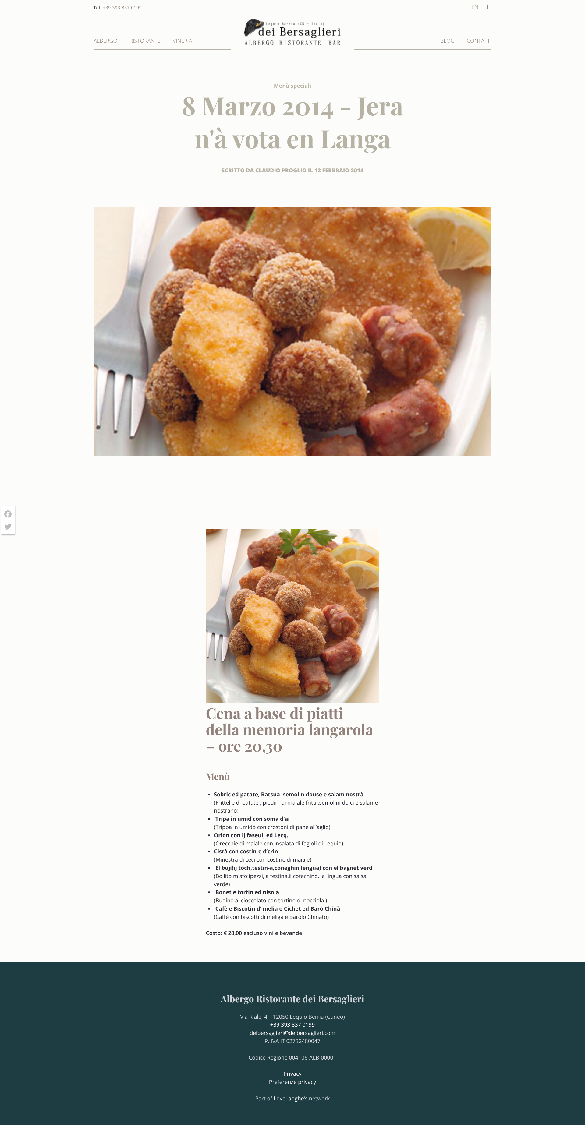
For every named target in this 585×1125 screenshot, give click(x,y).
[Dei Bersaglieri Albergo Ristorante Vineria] (292, 45)
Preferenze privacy (292, 1082)
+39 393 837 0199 (122, 8)
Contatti (479, 40)
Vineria (182, 40)
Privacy (293, 1073)
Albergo (105, 40)
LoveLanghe (289, 1098)
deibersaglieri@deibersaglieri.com (292, 1033)
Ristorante (144, 40)
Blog (447, 40)
